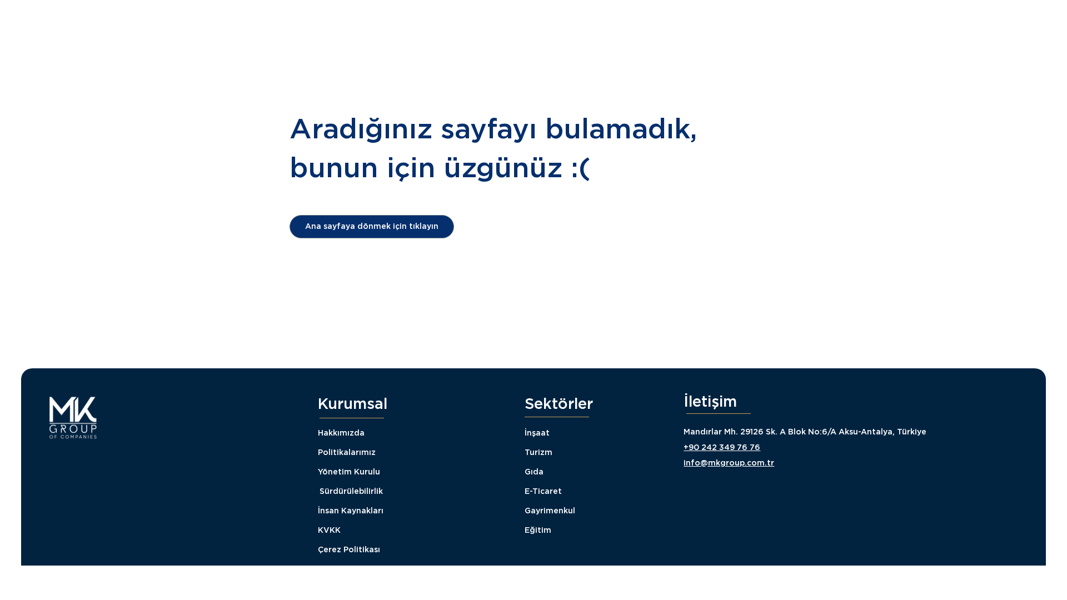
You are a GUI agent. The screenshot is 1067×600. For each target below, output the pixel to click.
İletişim (710, 401)
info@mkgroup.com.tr (729, 462)
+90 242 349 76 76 (722, 447)
